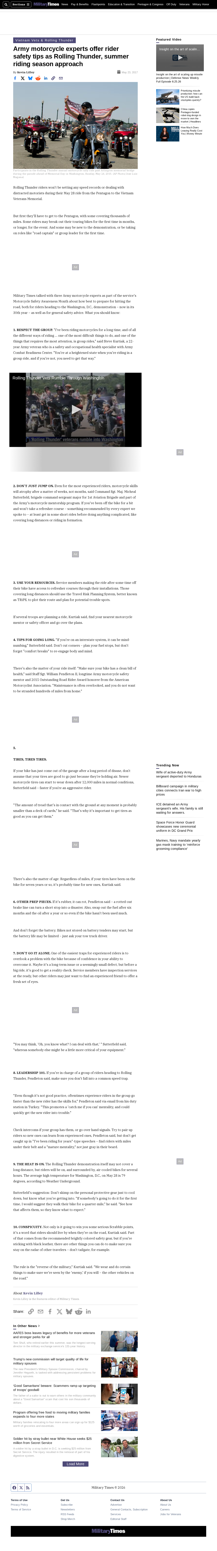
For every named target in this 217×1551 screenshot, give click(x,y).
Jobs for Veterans (170, 1514)
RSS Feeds (67, 1514)
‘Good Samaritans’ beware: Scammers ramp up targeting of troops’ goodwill (54, 1388)
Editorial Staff (118, 1519)
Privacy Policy (19, 1504)
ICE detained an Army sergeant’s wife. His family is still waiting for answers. (179, 808)
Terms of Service (21, 1509)
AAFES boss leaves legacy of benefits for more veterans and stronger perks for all (54, 1335)
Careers (165, 1509)
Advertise (116, 1504)
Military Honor (201, 4)
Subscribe (67, 1504)
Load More (75, 1464)
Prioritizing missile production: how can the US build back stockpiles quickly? (191, 95)
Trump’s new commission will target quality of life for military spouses (51, 1361)
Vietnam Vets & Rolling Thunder (44, 40)
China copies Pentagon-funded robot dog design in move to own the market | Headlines (191, 115)
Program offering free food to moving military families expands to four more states (51, 1414)
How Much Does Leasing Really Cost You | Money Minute (191, 130)
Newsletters (68, 1509)
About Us (165, 1504)
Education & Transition (121, 4)
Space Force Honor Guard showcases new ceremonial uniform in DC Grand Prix (176, 826)
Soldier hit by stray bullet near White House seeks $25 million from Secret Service (52, 1441)
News (64, 4)
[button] (75, 409)
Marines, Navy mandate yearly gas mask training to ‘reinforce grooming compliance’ (178, 844)
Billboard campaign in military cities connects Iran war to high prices (178, 790)
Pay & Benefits (80, 4)
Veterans (184, 4)
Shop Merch (68, 1519)
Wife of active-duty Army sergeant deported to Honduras (178, 774)
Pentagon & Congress (150, 4)
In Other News (25, 1326)
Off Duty (171, 4)
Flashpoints (98, 4)
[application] (75, 410)
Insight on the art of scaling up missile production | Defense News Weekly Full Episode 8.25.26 (179, 78)
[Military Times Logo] (46, 4)
